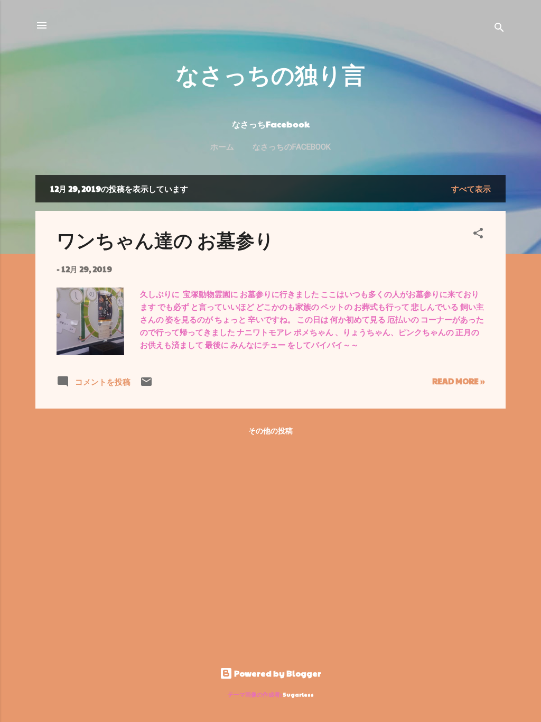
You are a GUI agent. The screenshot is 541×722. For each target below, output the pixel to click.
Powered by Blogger (276, 673)
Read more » (458, 380)
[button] (478, 235)
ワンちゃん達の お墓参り (165, 239)
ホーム (222, 147)
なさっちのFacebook (292, 147)
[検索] (499, 29)
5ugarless (298, 694)
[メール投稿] (146, 384)
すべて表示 (471, 188)
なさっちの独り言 (270, 73)
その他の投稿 (270, 430)
